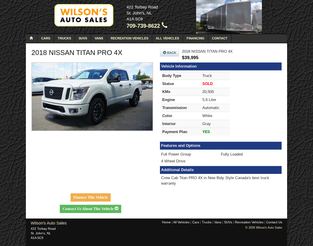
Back (171, 53)
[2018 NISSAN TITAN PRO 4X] (92, 96)
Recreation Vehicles (129, 38)
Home (166, 222)
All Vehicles (167, 38)
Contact (220, 38)
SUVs (83, 38)
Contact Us (274, 222)
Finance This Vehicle (90, 197)
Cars (45, 38)
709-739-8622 (144, 26)
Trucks (64, 38)
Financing (195, 38)
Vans (99, 38)
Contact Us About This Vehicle (89, 209)
